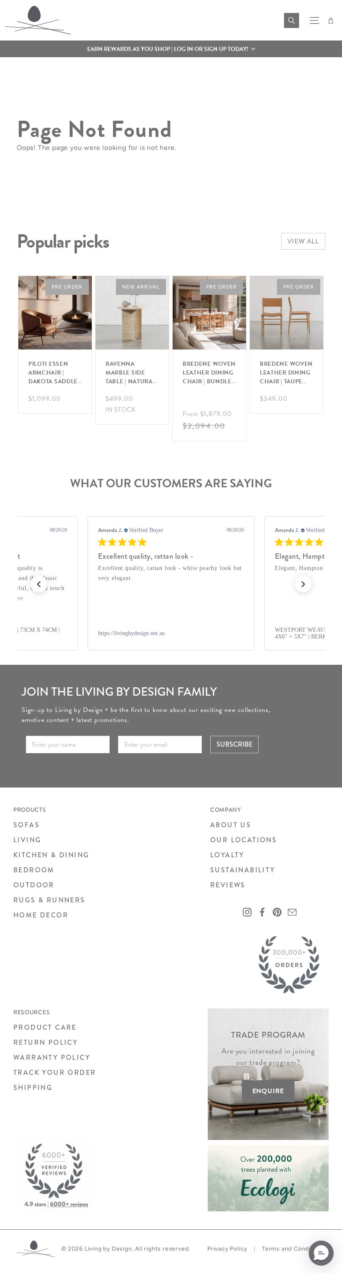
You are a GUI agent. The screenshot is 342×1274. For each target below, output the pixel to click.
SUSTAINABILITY (242, 870)
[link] (171, 633)
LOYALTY (227, 855)
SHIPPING (33, 1087)
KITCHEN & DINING (51, 855)
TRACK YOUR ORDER (54, 1072)
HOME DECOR (40, 915)
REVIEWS (228, 885)
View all (303, 241)
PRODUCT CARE (45, 1027)
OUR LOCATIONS (243, 840)
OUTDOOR (34, 885)
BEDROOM (34, 870)
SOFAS (26, 825)
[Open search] (291, 20)
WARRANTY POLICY (51, 1057)
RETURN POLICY (45, 1042)
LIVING (27, 840)
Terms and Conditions (293, 1248)
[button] (171, 49)
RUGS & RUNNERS (49, 900)
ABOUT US (230, 825)
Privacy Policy (227, 1248)
